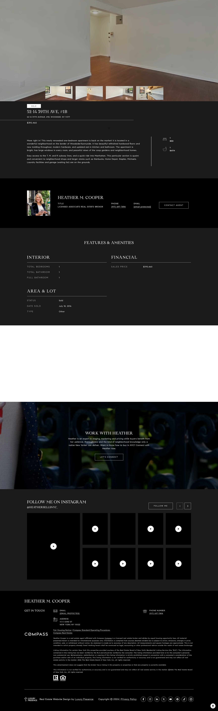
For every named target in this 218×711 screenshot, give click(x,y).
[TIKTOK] (184, 699)
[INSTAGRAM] (150, 699)
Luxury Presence (84, 699)
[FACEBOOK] (143, 699)
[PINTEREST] (177, 699)
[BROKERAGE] (191, 699)
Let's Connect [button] (109, 457)
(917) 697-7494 (118, 207)
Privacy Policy (129, 699)
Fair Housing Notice (62, 630)
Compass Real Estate (62, 633)
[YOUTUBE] (170, 699)
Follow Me (161, 506)
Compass (108, 638)
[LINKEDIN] (156, 699)
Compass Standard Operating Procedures (91, 630)
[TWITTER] (163, 699)
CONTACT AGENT (173, 205)
